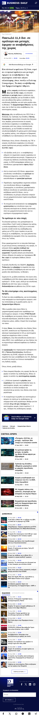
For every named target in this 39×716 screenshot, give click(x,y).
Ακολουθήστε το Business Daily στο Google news (21, 418)
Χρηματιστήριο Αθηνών (24, 426)
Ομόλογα (5, 426)
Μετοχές (12, 426)
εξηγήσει (16, 267)
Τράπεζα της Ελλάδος (9, 428)
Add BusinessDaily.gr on (20, 64)
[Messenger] (23, 713)
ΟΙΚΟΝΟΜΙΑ (29, 53)
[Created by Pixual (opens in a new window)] (19, 708)
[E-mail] (35, 713)
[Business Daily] (15, 2)
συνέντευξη (8, 350)
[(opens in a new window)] (3, 713)
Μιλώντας (6, 114)
